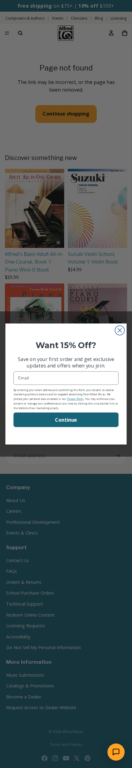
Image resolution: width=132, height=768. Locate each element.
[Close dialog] (120, 330)
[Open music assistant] (116, 752)
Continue (66, 419)
